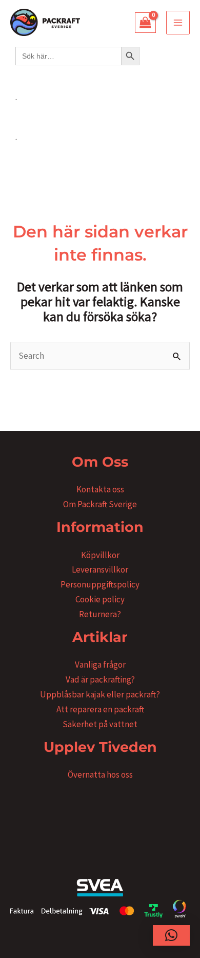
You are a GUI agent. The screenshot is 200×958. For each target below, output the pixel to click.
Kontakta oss (100, 489)
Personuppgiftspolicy (100, 584)
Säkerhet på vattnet (100, 724)
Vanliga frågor (100, 664)
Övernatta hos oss (100, 774)
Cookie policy (100, 599)
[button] (171, 935)
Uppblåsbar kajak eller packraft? (100, 694)
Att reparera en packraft (100, 709)
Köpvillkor (100, 555)
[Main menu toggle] (178, 22)
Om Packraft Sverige (100, 504)
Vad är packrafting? (100, 679)
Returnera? (100, 614)
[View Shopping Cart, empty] (145, 22)
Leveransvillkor (100, 569)
